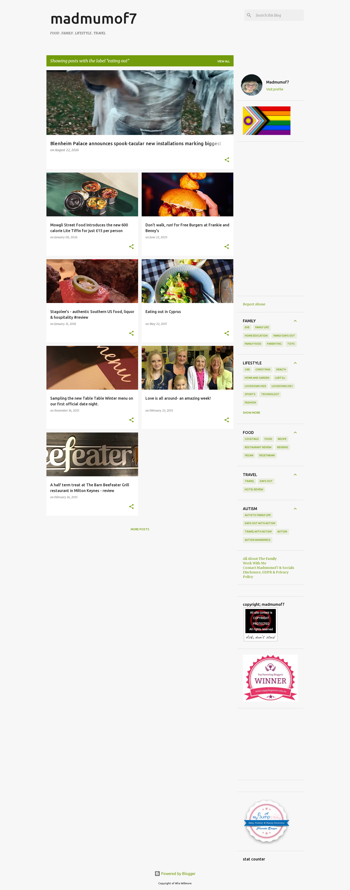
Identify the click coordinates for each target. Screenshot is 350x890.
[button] (227, 160)
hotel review (254, 489)
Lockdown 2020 (255, 386)
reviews (282, 447)
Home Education (256, 335)
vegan (249, 455)
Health (281, 369)
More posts (140, 529)
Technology (270, 394)
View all (223, 61)
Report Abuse (254, 304)
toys (291, 343)
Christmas (262, 369)
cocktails (252, 439)
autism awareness (257, 539)
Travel (249, 481)
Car (247, 369)
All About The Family (260, 559)
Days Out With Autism (260, 523)
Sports (250, 394)
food (268, 439)
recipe (282, 439)
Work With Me (254, 563)
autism (282, 531)
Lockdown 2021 (282, 386)
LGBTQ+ (280, 377)
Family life (262, 327)
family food (253, 343)
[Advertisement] (270, 218)
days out (266, 481)
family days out (284, 335)
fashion (250, 402)
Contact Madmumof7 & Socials (268, 568)
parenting (274, 343)
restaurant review (258, 447)
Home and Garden (257, 377)
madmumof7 (93, 18)
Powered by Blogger (177, 873)
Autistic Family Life (258, 515)
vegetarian (267, 455)
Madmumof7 (277, 82)
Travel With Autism (258, 531)
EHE (247, 327)
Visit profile (274, 89)
